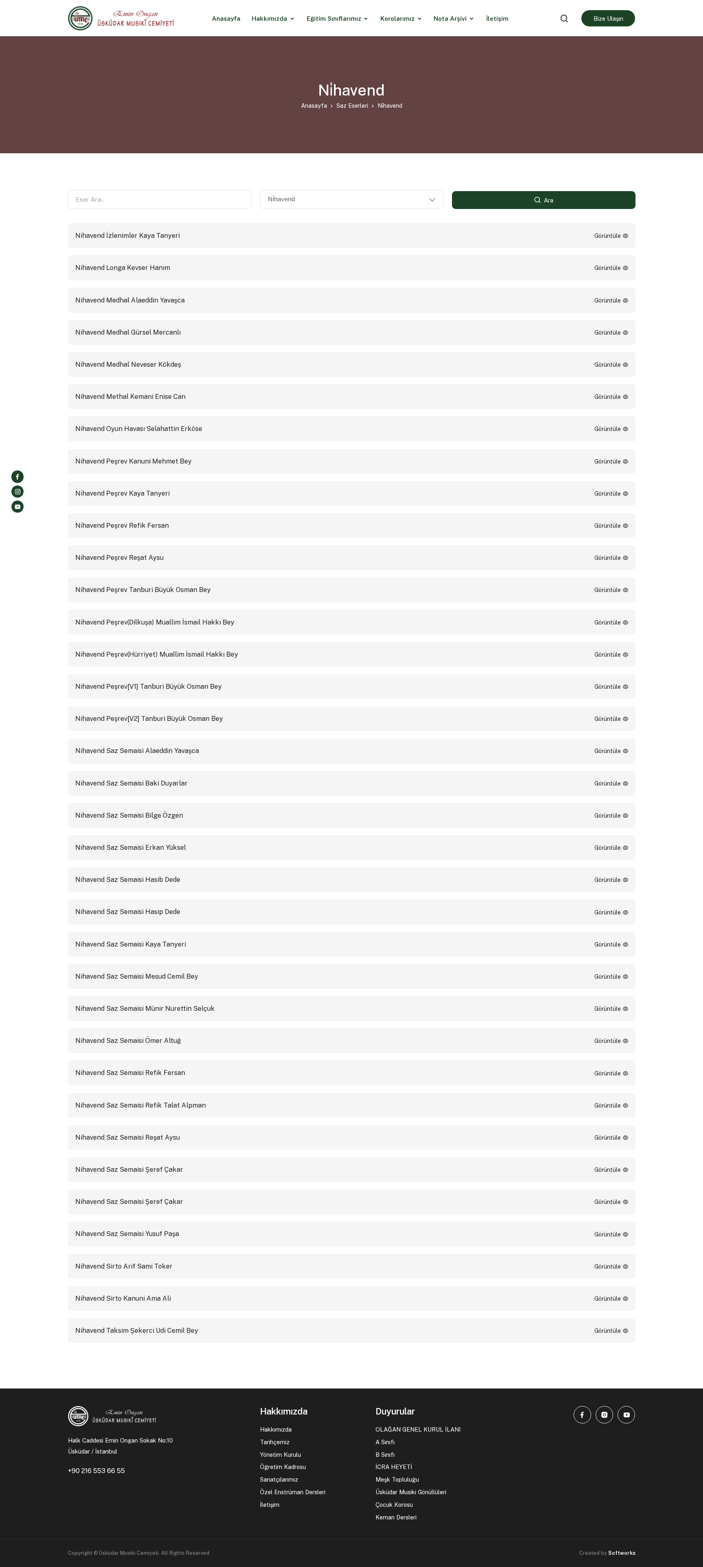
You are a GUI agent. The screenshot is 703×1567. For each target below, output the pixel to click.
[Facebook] (17, 476)
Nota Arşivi (450, 18)
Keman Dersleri (396, 1517)
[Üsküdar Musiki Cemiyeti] (121, 18)
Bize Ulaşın (608, 18)
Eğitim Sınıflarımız (334, 18)
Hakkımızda (269, 18)
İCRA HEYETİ (394, 1466)
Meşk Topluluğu (397, 1479)
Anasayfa (314, 105)
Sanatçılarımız (279, 1479)
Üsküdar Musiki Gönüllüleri (411, 1492)
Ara (547, 200)
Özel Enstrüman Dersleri (292, 1492)
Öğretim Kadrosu (283, 1466)
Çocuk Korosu (394, 1504)
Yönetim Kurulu (280, 1454)
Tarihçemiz (275, 1442)
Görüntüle (608, 235)
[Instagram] (17, 491)
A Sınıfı (385, 1442)
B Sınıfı (385, 1454)
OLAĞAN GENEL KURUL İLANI (418, 1429)
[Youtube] (17, 506)
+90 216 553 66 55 (96, 1471)
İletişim (269, 1504)
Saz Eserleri (352, 105)
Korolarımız (397, 18)
